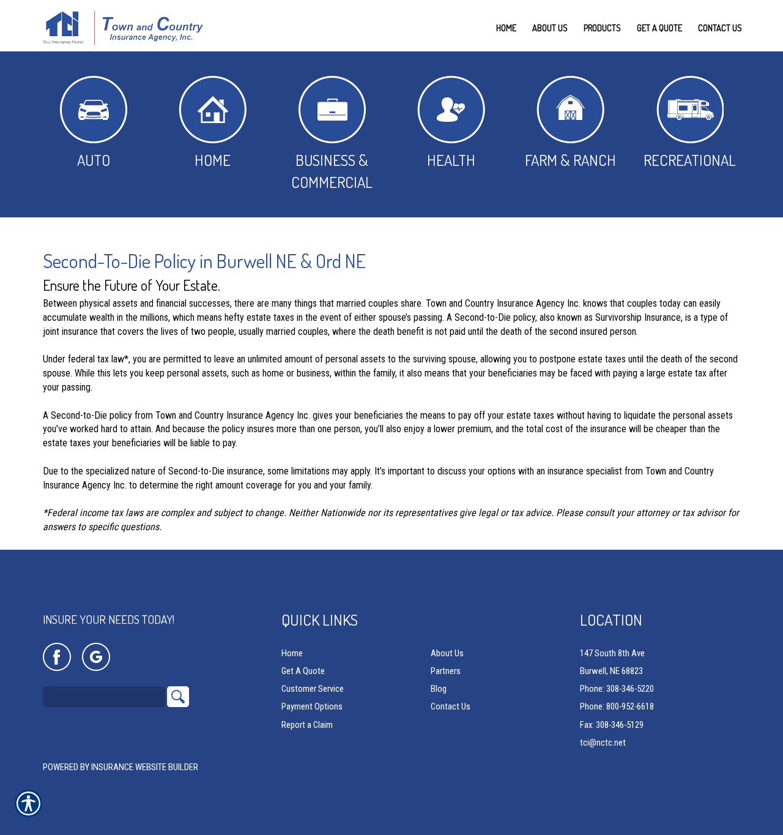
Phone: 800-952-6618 (617, 706)
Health (451, 160)
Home (213, 160)
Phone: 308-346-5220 (617, 688)
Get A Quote (303, 670)
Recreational (690, 160)
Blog (439, 688)
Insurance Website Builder (144, 767)
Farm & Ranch (570, 160)
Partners (446, 670)
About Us (447, 653)
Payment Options (312, 706)
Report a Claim (307, 724)
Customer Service (312, 688)
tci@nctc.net (603, 742)
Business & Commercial (332, 171)
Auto (93, 160)
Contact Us (450, 706)
